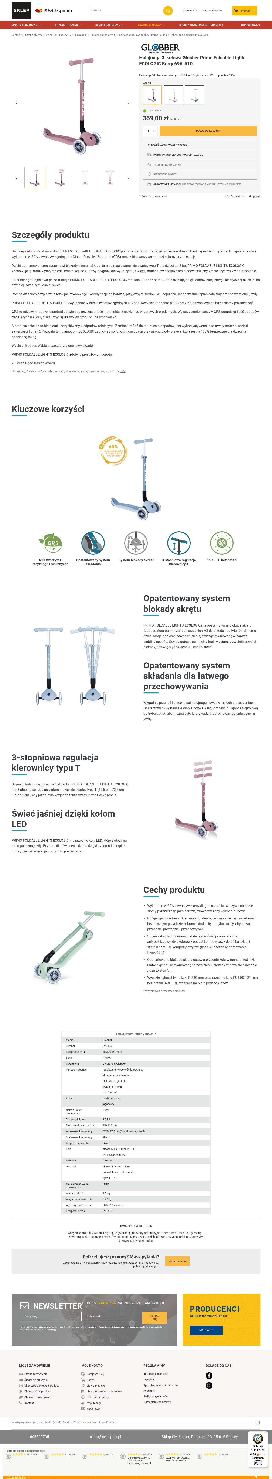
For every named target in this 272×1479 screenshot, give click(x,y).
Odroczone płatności (167, 184)
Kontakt (29, 1403)
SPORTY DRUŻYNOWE (24, 25)
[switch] (258, 1462)
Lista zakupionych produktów (104, 1391)
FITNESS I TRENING (66, 25)
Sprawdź (206, 1330)
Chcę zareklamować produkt (41, 1385)
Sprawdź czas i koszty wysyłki (167, 144)
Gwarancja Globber (114, 1063)
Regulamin (149, 1390)
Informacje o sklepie (155, 1373)
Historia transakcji (98, 1397)
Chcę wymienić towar (37, 1397)
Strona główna (34, 34)
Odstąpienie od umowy (157, 1402)
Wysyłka (148, 1379)
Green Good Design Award (35, 363)
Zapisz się (154, 1318)
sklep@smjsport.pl (105, 1436)
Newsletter (57, 1305)
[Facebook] (228, 1376)
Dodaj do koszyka (208, 130)
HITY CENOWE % (250, 25)
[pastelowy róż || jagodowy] (152, 94)
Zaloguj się (190, 10)
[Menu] (265, 1433)
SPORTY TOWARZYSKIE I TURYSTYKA (201, 25)
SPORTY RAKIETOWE (107, 25)
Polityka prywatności (155, 1396)
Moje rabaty (94, 1403)
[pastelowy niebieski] (194, 94)
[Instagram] (228, 1386)
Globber (107, 1040)
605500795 (39, 1436)
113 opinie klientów (16, 1477)
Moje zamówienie (34, 1366)
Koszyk (91, 1380)
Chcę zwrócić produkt (37, 1391)
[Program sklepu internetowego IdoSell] (257, 1422)
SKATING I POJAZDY (150, 25)
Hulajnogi (80, 34)
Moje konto (92, 1366)
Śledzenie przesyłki (36, 1380)
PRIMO (107, 1057)
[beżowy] (173, 94)
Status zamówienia (35, 1374)
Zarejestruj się (95, 1374)
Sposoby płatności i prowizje (160, 1385)
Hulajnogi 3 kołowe (101, 34)
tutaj (123, 371)
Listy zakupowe (210, 10)
